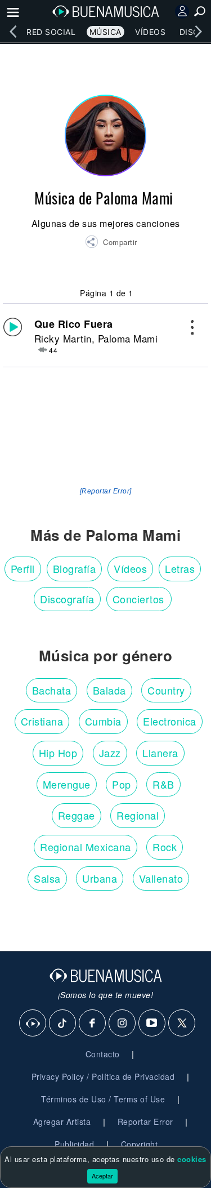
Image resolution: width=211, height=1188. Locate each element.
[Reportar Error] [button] (106, 491)
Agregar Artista (62, 1121)
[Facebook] (92, 1023)
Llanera (160, 752)
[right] (198, 31)
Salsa (47, 878)
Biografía (74, 568)
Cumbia (103, 721)
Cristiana (42, 721)
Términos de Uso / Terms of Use (103, 1099)
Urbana (99, 878)
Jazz (110, 752)
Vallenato (161, 878)
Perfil (23, 568)
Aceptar (102, 1175)
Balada (109, 690)
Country (166, 690)
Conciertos (138, 598)
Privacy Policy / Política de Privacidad (103, 1076)
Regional (137, 815)
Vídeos (150, 32)
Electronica (169, 721)
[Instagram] (122, 1023)
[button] (111, 243)
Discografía (67, 598)
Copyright (139, 1144)
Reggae (76, 815)
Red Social (50, 32)
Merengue (67, 784)
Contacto (103, 1054)
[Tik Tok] (63, 1023)
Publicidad (74, 1144)
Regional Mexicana (85, 846)
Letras (180, 568)
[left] (13, 31)
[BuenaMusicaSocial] (33, 1023)
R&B (163, 784)
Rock (164, 846)
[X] (182, 1023)
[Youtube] (152, 1023)
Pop (121, 784)
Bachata (51, 690)
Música (105, 32)
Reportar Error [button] (145, 1121)
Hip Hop (58, 752)
